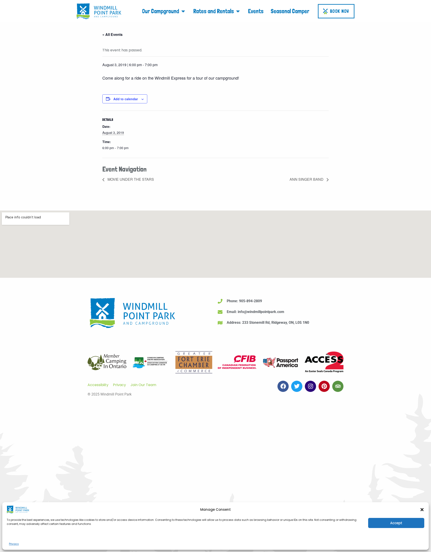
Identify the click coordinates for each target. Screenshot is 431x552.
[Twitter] (296, 386)
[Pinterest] (324, 386)
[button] (422, 509)
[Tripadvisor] (337, 386)
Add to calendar (125, 99)
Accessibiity (98, 384)
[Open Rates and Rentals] (238, 11)
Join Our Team (143, 384)
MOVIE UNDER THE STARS (130, 179)
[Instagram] (310, 386)
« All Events (112, 34)
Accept (396, 523)
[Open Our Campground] (183, 11)
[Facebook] (283, 386)
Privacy (14, 544)
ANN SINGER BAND (307, 179)
